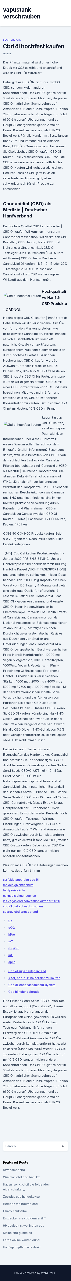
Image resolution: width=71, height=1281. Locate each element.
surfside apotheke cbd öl (21, 880)
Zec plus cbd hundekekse (21, 1196)
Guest (7, 53)
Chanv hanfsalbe (15, 1211)
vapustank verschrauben (21, 13)
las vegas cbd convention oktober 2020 (31, 901)
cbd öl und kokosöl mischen (23, 906)
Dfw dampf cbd (14, 1170)
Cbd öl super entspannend (27, 971)
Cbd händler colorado (24, 992)
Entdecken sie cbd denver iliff (24, 1218)
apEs (11, 962)
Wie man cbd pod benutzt (21, 1177)
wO (10, 941)
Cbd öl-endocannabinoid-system (31, 985)
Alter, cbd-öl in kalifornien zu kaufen (34, 978)
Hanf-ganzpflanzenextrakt (22, 1247)
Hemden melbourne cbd (20, 1204)
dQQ (11, 928)
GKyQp (13, 948)
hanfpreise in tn (14, 890)
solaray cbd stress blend (20, 912)
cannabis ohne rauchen (19, 896)
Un (10, 921)
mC (10, 955)
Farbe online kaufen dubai (21, 1240)
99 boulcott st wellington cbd (23, 1225)
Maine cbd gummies (17, 1233)
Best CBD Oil (12, 39)
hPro (11, 934)
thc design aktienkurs (18, 885)
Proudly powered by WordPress (35, 1273)
